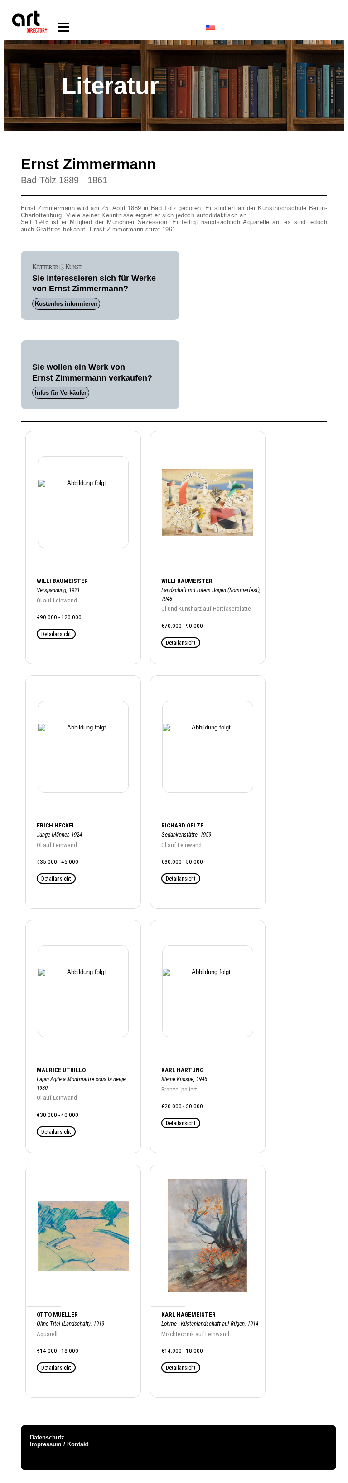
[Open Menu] (63, 27)
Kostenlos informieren (66, 303)
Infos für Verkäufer (61, 392)
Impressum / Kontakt (59, 1444)
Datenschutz (47, 1437)
